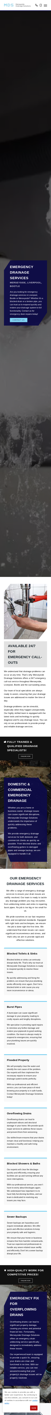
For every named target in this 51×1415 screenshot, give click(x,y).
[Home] (17, 5)
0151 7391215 (36, 6)
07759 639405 (40, 6)
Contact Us (19, 320)
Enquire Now (25, 756)
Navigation (45, 6)
